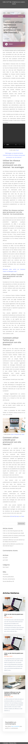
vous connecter (15, 726)
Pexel (17, 150)
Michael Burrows (14, 516)
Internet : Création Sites (10, 743)
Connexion (5, 574)
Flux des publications (8, 576)
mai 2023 (5, 557)
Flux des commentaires (9, 579)
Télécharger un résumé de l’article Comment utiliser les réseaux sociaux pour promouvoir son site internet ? (14, 155)
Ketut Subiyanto (15, 434)
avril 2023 (5, 560)
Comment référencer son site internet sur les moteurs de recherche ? (12, 693)
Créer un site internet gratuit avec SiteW (13, 533)
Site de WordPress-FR (8, 581)
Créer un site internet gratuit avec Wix (13, 531)
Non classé (20, 16)
